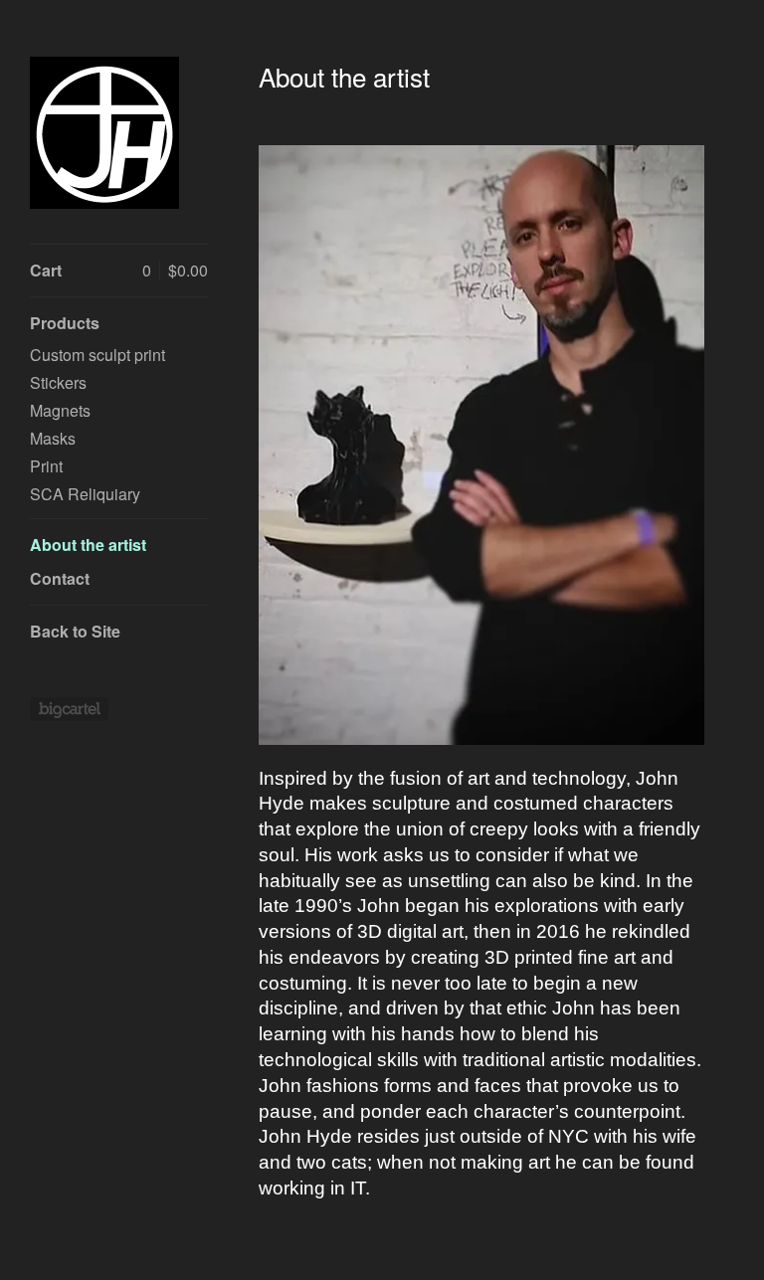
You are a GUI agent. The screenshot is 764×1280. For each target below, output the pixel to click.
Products (64, 322)
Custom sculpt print (97, 354)
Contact (60, 578)
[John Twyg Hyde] (104, 133)
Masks (53, 438)
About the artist (88, 544)
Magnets (60, 410)
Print (46, 466)
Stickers (58, 382)
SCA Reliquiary (85, 493)
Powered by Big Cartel (69, 709)
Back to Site (75, 631)
